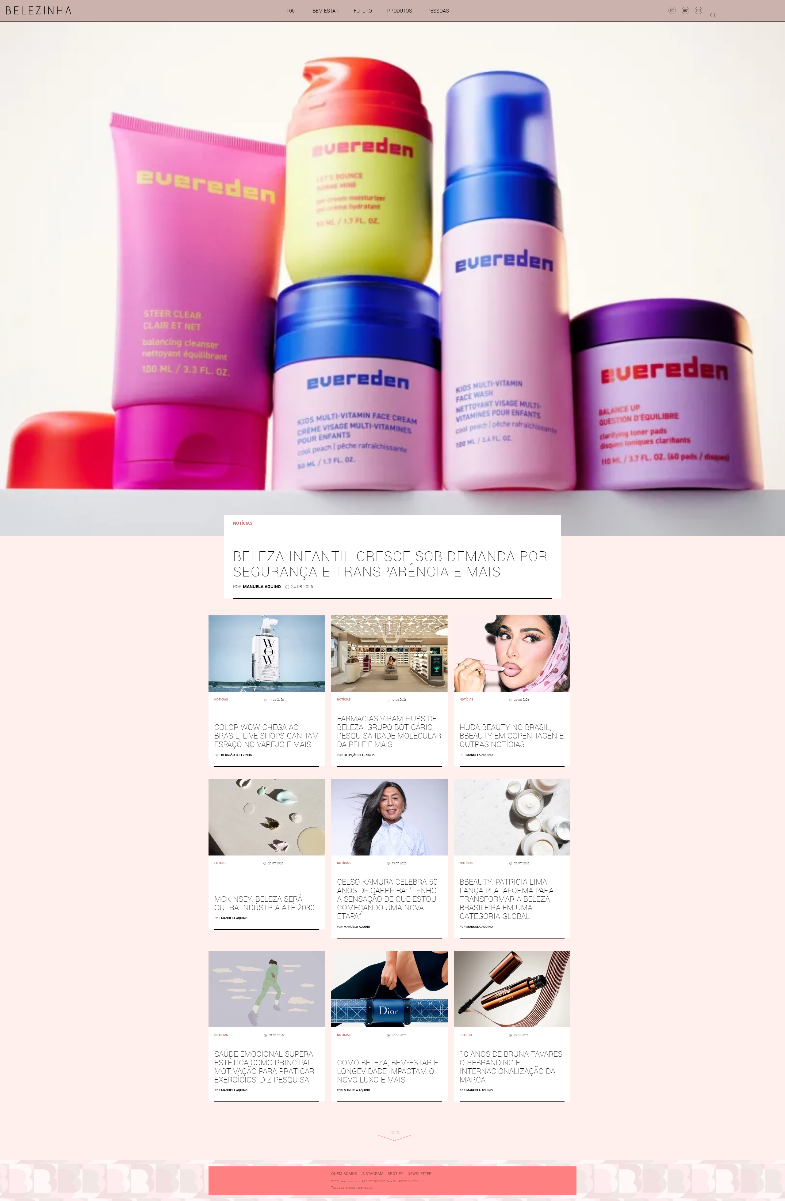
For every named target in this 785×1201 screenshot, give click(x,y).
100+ (291, 10)
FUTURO (363, 10)
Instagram (372, 1173)
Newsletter (419, 1173)
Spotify (395, 1173)
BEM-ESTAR (326, 10)
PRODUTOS (399, 10)
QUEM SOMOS (344, 1173)
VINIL (422, 1181)
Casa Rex (392, 1181)
